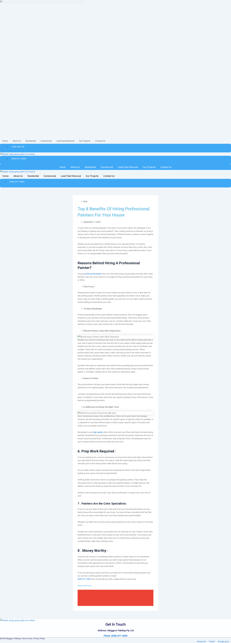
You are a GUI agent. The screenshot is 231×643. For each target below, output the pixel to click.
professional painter (92, 274)
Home (5, 141)
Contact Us (100, 141)
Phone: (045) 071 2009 (115, 635)
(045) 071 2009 (84, 579)
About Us (17, 141)
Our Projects (84, 141)
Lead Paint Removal (65, 141)
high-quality (98, 432)
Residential (31, 141)
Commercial (46, 141)
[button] (115, 592)
